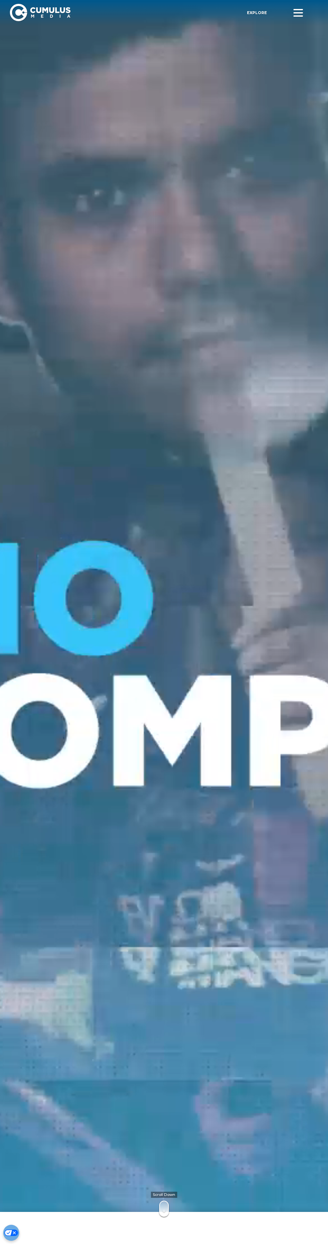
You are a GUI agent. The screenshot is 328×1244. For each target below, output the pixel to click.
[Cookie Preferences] (11, 1233)
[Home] (89, 12)
